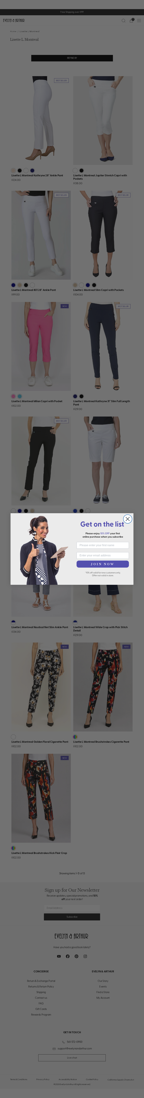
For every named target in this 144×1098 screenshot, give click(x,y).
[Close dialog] (127, 519)
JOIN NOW (103, 564)
